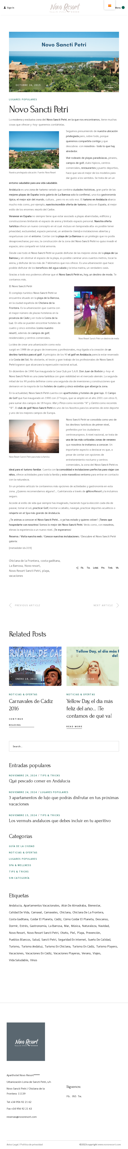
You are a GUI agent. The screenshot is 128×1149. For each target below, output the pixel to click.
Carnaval (36, 912)
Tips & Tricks (50, 775)
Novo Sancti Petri (56, 119)
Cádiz (57, 919)
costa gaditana (50, 560)
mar (66, 926)
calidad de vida (19, 912)
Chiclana (65, 912)
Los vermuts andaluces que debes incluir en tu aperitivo (60, 820)
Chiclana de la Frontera (24, 560)
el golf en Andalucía (79, 354)
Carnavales (51, 912)
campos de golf (75, 162)
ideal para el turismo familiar (25, 469)
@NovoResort (94, 491)
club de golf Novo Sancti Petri (35, 407)
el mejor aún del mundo (30, 199)
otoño (64, 932)
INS (74, 1096)
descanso (102, 919)
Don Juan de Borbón (91, 371)
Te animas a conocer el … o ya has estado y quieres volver (53, 519)
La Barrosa (16, 565)
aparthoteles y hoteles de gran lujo (83, 393)
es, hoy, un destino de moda (85, 274)
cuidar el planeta (41, 919)
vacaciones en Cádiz (39, 953)
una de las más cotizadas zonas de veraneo (91, 439)
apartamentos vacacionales (41, 905)
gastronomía (38, 926)
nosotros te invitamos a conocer (89, 444)
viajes (96, 953)
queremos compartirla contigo (83, 141)
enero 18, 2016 (26, 678)
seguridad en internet (72, 939)
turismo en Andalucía (95, 199)
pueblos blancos (19, 939)
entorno (36, 236)
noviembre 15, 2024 (23, 815)
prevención (93, 932)
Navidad (103, 926)
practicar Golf (40, 508)
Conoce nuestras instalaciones (61, 536)
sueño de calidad (99, 939)
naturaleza (89, 926)
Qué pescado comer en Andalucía (39, 780)
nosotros (89, 146)
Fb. (68, 1096)
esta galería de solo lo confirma (64, 194)
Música (75, 926)
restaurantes (88, 167)
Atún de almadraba (73, 905)
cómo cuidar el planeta (78, 919)
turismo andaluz (32, 946)
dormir (13, 926)
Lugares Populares (23, 99)
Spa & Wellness (20, 865)
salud (36, 939)
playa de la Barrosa (48, 297)
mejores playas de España (24, 194)
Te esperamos (62, 529)
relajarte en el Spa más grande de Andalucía (34, 513)
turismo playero (106, 946)
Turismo (14, 946)
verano (86, 953)
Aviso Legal (12, 1144)
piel (72, 932)
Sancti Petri (49, 939)
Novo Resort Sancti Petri (24, 570)
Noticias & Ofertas (23, 694)
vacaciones (16, 575)
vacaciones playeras (67, 953)
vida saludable (18, 960)
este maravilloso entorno (76, 474)
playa (45, 570)
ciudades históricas (84, 189)
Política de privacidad (31, 1144)
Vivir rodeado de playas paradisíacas (86, 157)
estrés (24, 926)
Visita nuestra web (31, 536)
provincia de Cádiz (19, 318)
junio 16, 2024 (83, 678)
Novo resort (32, 565)
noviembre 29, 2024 (23, 775)
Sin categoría (19, 877)
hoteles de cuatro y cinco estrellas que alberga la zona (75, 386)
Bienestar (94, 905)
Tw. (80, 1096)
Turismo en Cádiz (83, 946)
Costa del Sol (21, 359)
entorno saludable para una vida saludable (33, 183)
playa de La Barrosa (69, 236)
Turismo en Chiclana (57, 946)
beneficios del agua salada (51, 267)
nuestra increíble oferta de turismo (66, 204)
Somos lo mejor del (61, 524)
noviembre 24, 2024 (23, 792)
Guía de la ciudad (22, 846)
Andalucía (14, 189)
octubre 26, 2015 (28, 84)
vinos (33, 960)
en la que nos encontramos (84, 119)
